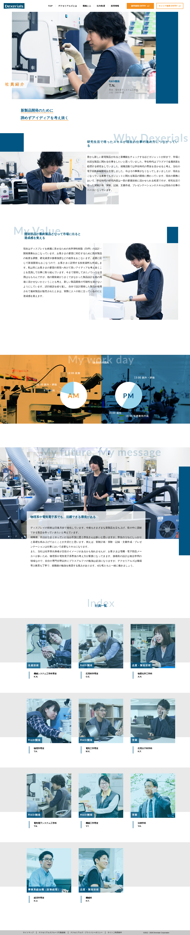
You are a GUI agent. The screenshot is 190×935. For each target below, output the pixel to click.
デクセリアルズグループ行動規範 (52, 932)
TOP (50, 6)
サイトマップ (28, 932)
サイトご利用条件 (115, 932)
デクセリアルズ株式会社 (14, 6)
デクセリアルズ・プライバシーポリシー (87, 932)
